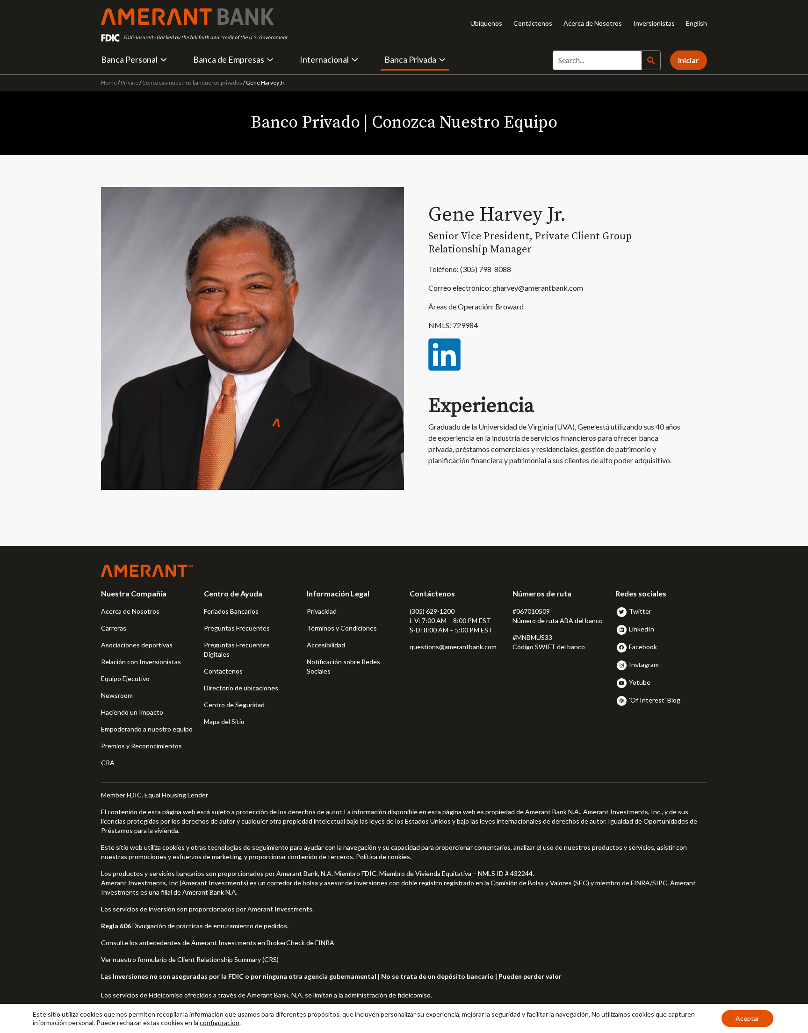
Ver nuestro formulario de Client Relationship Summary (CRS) (190, 959)
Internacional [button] (324, 59)
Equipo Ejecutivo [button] (125, 678)
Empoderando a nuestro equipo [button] (147, 729)
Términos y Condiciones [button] (342, 628)
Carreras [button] (113, 628)
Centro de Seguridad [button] (234, 705)
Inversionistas (654, 23)
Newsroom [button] (117, 695)
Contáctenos (532, 23)
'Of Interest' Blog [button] (654, 700)
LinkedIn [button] (641, 629)
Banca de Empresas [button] (228, 59)
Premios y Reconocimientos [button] (141, 746)
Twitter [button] (640, 611)
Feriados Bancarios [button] (231, 611)
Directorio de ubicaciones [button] (241, 688)
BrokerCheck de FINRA (300, 943)
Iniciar (688, 60)
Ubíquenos (486, 23)
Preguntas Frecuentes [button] (237, 628)
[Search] (651, 60)
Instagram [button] (644, 664)
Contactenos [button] (223, 671)
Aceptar (747, 1018)
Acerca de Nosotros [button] (130, 611)
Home (109, 82)
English (696, 23)
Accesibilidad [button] (326, 645)
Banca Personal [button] (129, 59)
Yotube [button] (639, 682)
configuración (219, 1022)
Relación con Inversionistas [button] (141, 662)
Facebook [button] (643, 647)
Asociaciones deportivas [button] (137, 645)
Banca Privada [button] (410, 59)
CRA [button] (108, 763)
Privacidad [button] (322, 611)
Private (129, 82)
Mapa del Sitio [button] (224, 721)
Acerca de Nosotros (592, 23)
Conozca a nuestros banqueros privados (192, 82)
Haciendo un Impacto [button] (132, 712)
